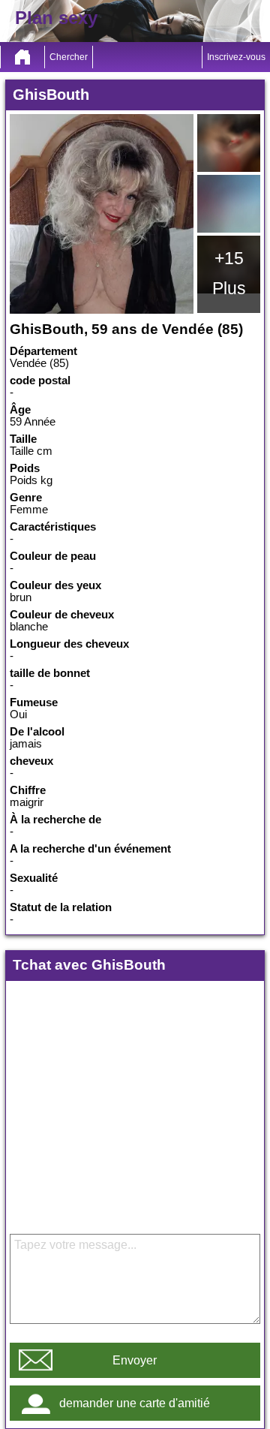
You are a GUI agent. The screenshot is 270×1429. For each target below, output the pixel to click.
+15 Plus (229, 273)
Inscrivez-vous (236, 57)
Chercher (69, 57)
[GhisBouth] (102, 214)
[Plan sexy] (22, 57)
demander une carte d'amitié (134, 1403)
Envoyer (134, 1360)
